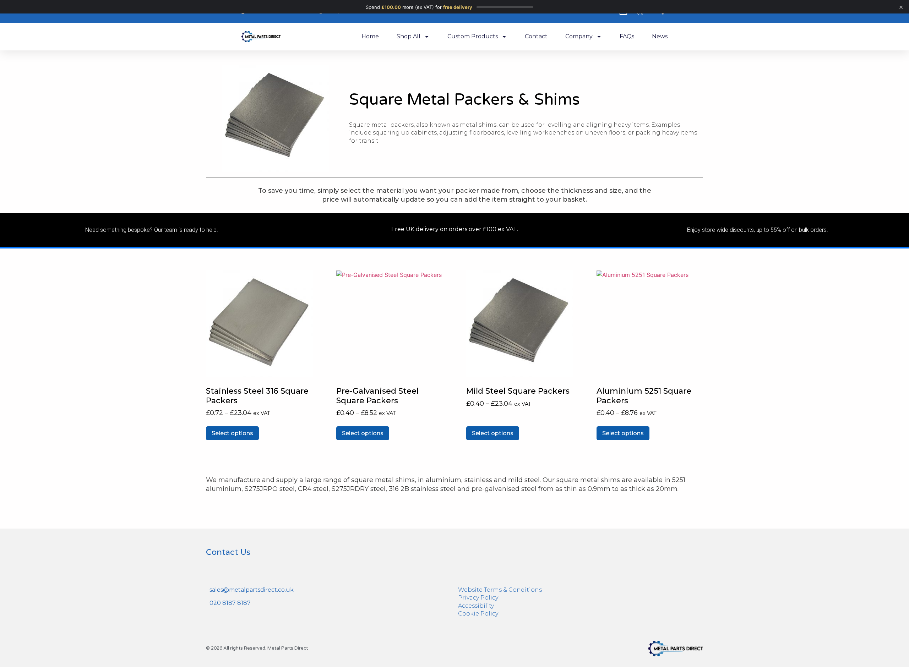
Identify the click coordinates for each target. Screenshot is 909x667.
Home (370, 36)
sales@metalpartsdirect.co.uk (251, 589)
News (660, 36)
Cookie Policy (478, 613)
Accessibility (476, 605)
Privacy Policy (478, 597)
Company (579, 36)
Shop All (408, 36)
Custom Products (472, 36)
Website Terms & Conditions (500, 589)
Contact (536, 36)
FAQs (627, 36)
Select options (232, 433)
